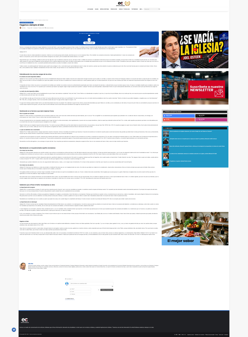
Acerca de (221, 334)
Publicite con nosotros (199, 334)
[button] (195, 49)
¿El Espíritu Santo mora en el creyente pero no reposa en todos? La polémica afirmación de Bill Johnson (193, 138)
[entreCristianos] (25, 325)
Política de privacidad (209, 334)
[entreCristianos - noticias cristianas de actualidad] (124, 3)
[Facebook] (30, 270)
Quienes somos (190, 334)
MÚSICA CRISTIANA (104, 9)
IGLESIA (96, 9)
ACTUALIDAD (90, 9)
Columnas (25, 20)
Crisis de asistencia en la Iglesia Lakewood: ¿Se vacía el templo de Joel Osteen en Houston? (191, 131)
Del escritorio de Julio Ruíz (33, 20)
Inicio (21, 20)
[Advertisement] (124, 15)
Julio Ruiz (30, 263)
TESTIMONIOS (134, 9)
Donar (216, 334)
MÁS (141, 9)
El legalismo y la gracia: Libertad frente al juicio (180, 161)
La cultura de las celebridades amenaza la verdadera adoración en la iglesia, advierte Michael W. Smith (193, 153)
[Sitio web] (29, 270)
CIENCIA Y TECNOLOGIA (124, 9)
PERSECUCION (114, 9)
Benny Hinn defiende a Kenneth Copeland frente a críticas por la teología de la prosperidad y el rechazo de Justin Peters (197, 146)
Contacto (226, 334)
